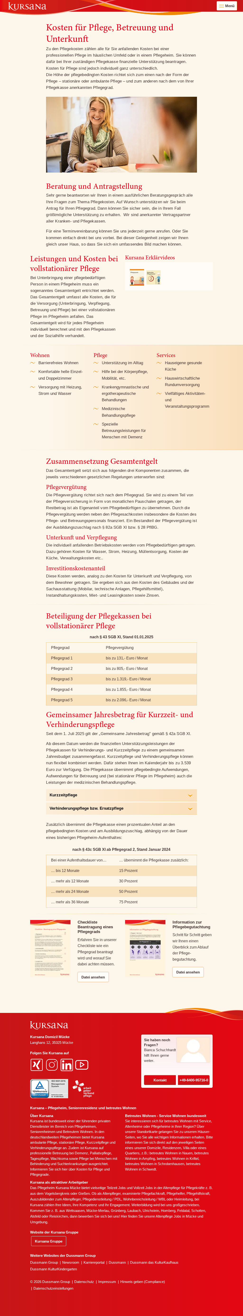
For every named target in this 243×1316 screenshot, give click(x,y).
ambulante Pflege (43, 1142)
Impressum (107, 1282)
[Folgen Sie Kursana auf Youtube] (82, 1064)
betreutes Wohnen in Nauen (171, 1153)
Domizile (154, 1148)
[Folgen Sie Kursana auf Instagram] (52, 1064)
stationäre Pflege (72, 1142)
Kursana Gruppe (48, 1241)
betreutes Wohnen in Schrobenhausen (154, 1164)
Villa (186, 1148)
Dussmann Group (44, 1262)
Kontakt (160, 1080)
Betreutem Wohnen (78, 1132)
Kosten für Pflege (89, 1169)
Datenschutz (84, 1282)
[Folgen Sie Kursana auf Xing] (37, 1064)
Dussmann (117, 1262)
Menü (229, 6)
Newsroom (70, 1262)
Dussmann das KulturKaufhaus (154, 1262)
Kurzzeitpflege (98, 1142)
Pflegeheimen (85, 1126)
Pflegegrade (39, 1174)
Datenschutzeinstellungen (53, 1288)
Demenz (81, 1153)
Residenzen (172, 1148)
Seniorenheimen (42, 1132)
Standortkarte (147, 1132)
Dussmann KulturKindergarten (53, 1269)
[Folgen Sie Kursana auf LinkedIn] (67, 1064)
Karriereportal (94, 1262)
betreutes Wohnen (178, 1121)
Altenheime (133, 1126)
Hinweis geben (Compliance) (142, 1282)
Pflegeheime (160, 1126)
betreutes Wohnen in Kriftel (177, 1158)
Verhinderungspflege (46, 1148)
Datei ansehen (93, 977)
